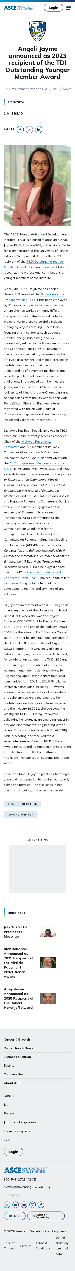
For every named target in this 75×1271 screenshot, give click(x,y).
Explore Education (17, 1057)
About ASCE (13, 1083)
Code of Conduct (9, 1245)
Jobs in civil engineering (21, 1122)
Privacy (25, 1246)
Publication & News (18, 1048)
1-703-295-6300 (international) (27, 1187)
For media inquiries (17, 1131)
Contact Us (12, 1195)
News (67, 89)
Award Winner (21, 814)
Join (6, 1104)
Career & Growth (17, 1039)
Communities (13, 1074)
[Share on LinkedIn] (38, 129)
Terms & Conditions (43, 1245)
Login (53, 7)
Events (9, 1065)
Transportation (23, 804)
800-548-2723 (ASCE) (20, 1179)
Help (7, 1140)
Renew (9, 1113)
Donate (9, 1096)
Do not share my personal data (62, 1246)
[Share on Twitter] (29, 129)
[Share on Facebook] (20, 129)
